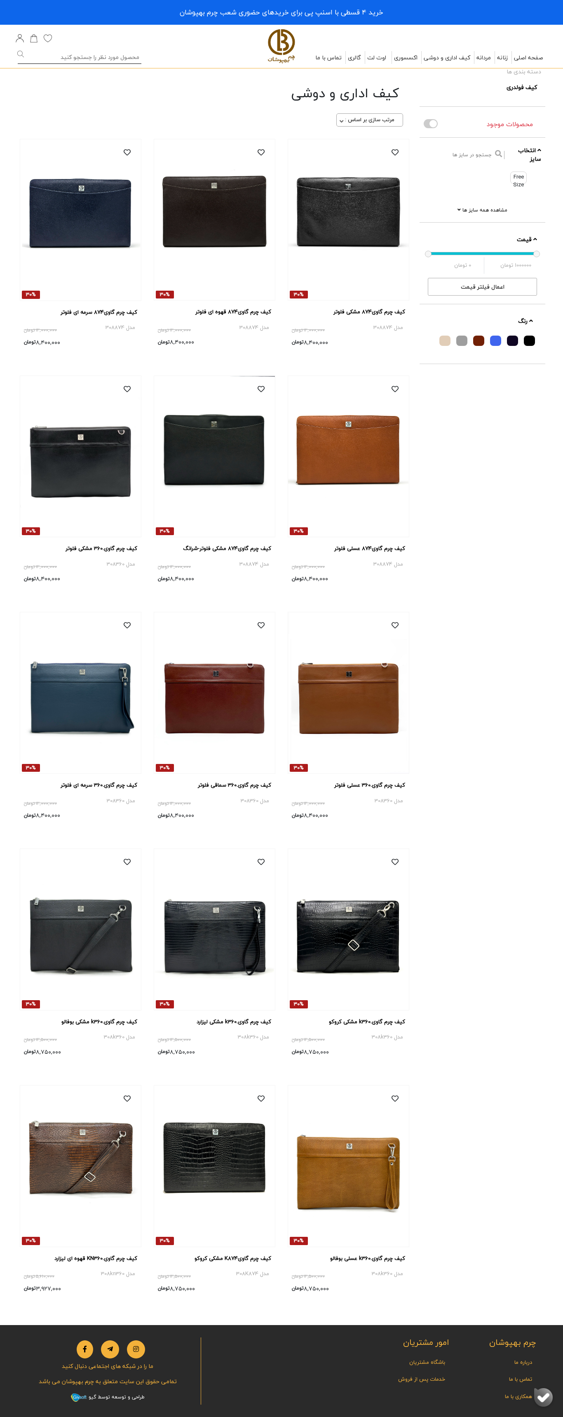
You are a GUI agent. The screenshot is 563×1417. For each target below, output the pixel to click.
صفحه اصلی (528, 57)
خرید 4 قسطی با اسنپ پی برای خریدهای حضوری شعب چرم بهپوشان (281, 12)
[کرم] (445, 341)
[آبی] (495, 341)
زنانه (502, 57)
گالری (354, 57)
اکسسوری (406, 57)
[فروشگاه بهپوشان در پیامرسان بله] (543, 1397)
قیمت (525, 239)
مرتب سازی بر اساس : (369, 119)
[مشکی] (529, 341)
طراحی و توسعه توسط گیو (116, 1397)
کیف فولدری (522, 87)
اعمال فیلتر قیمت (482, 287)
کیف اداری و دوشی (447, 57)
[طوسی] (461, 341)
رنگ (523, 321)
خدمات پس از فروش (421, 1379)
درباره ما (523, 1362)
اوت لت (376, 57)
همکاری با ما (518, 1396)
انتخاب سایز (529, 154)
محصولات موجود (510, 124)
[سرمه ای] (512, 341)
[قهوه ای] (478, 341)
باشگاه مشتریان (427, 1362)
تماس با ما (328, 57)
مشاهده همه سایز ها (484, 210)
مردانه (483, 57)
